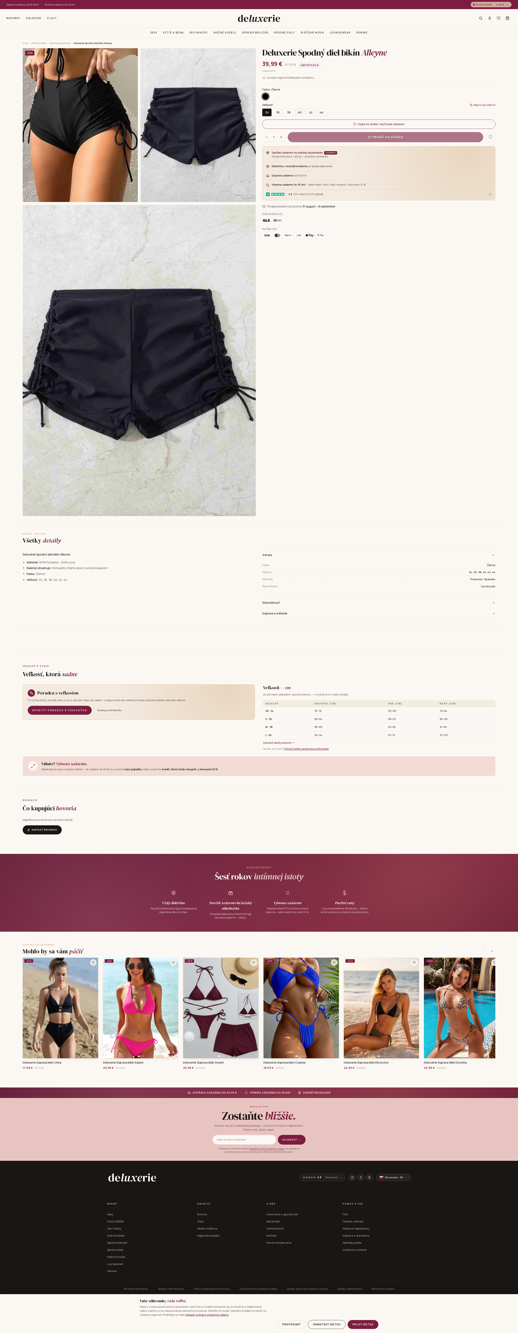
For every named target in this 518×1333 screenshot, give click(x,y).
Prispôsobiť (291, 1324)
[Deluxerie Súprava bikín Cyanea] (301, 1008)
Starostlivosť (271, 603)
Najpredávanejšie (208, 1235)
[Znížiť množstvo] (266, 137)
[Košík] (507, 18)
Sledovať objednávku (356, 1228)
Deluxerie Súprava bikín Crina (42, 1062)
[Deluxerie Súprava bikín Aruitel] (221, 1008)
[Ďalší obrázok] (174, 1008)
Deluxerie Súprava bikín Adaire (123, 1062)
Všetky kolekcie (207, 1228)
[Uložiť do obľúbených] (490, 137)
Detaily (267, 555)
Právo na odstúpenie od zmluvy (212, 1288)
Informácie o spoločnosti (282, 1214)
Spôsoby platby (352, 1242)
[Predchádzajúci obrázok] (107, 1008)
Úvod (25, 43)
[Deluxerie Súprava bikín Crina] (60, 1008)
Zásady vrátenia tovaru (171, 1288)
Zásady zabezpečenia (349, 1288)
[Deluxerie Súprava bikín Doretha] (461, 1008)
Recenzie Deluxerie (278, 1242)
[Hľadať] (481, 18)
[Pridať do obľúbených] (93, 962)
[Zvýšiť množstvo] (281, 137)
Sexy (154, 32)
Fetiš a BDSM (173, 32)
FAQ (345, 1214)
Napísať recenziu (44, 829)
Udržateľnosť (275, 1228)
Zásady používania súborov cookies (307, 1288)
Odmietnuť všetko (327, 1324)
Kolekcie (33, 18)
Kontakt (271, 1235)
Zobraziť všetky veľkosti (277, 742)
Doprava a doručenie (356, 1235)
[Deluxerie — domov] (259, 18)
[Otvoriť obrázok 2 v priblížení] (198, 125)
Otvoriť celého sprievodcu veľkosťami (306, 748)
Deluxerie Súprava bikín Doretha (445, 1062)
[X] (369, 1177)
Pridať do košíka (388, 137)
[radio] (265, 96)
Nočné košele (225, 32)
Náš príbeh (273, 1221)
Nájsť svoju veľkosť (484, 104)
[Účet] (490, 18)
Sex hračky (198, 32)
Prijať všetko (363, 1324)
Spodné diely (284, 32)
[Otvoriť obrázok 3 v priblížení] (139, 360)
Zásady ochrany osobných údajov (258, 1288)
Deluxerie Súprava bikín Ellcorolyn (366, 1062)
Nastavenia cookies (383, 1288)
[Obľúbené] (499, 18)
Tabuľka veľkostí (353, 1221)
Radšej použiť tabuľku (109, 710)
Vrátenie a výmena (355, 1250)
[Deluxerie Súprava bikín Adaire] (140, 1008)
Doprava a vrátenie (274, 613)
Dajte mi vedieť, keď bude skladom (381, 124)
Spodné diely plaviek (60, 43)
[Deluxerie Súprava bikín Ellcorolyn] (381, 1008)
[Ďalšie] (492, 951)
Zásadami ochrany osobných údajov (266, 1148)
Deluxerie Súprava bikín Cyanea (284, 1062)
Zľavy (52, 18)
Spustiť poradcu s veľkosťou (59, 710)
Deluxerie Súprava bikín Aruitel (203, 1062)
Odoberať (291, 1139)
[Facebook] (360, 1177)
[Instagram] (352, 1177)
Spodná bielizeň (255, 32)
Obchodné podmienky (136, 1288)
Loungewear (340, 32)
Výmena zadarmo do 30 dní (60, 4)
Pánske (362, 32)
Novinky (13, 18)
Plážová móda (312, 32)
